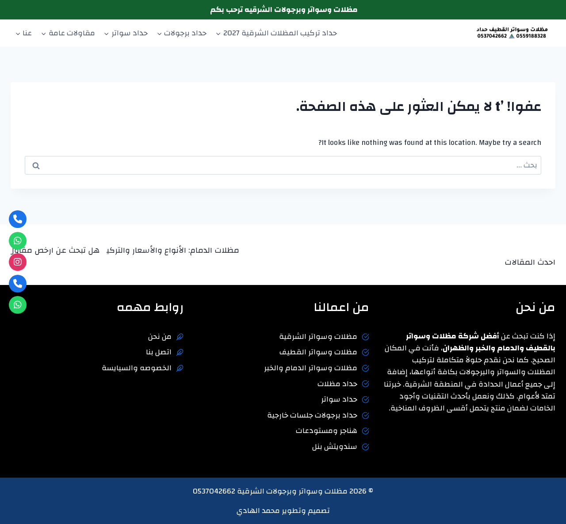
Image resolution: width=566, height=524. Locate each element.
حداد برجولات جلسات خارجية (312, 415)
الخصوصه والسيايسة (137, 368)
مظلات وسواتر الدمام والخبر (310, 368)
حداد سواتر (339, 399)
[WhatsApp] (18, 241)
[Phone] (18, 219)
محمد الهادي (258, 510)
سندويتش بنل (334, 446)
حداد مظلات (337, 384)
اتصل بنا (159, 352)
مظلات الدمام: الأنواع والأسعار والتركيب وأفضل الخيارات (149, 250)
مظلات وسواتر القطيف (318, 352)
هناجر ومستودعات (326, 430)
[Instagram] (18, 262)
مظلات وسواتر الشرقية (318, 336)
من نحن (160, 336)
